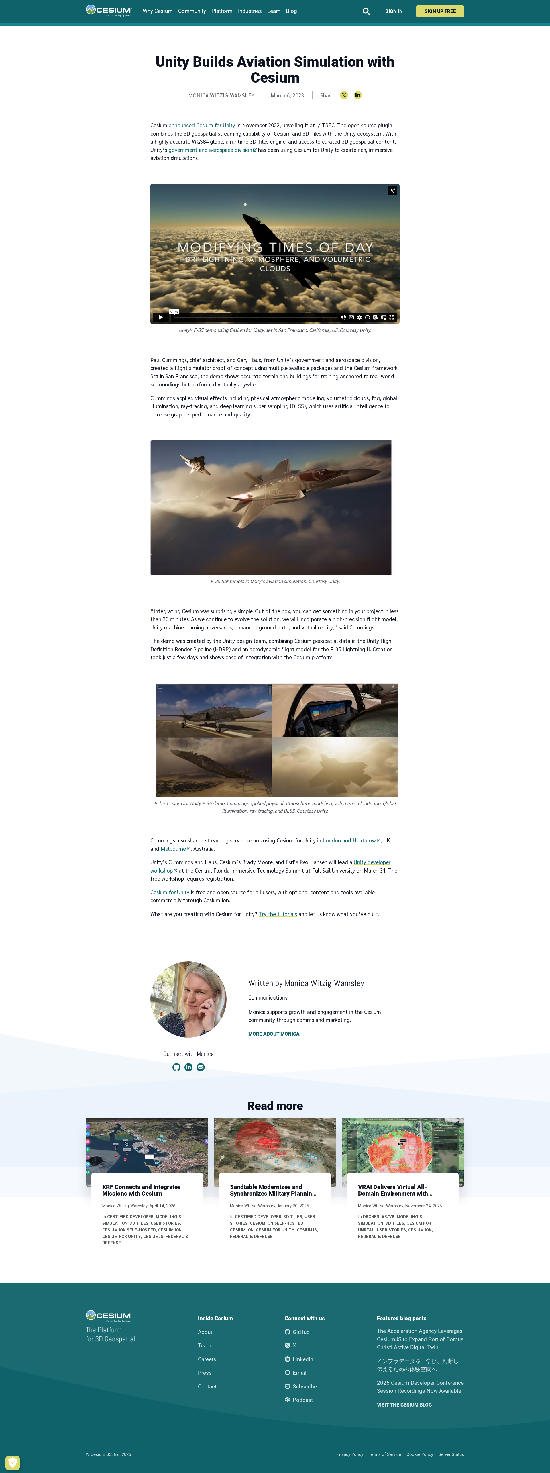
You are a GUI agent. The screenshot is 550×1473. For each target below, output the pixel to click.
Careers (207, 1359)
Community (192, 11)
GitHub (301, 1332)
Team (204, 1345)
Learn (273, 11)
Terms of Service (385, 1454)
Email (300, 1373)
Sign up (440, 11)
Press (205, 1373)
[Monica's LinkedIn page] (188, 1067)
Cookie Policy (419, 1454)
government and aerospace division (210, 149)
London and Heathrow (349, 840)
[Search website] (366, 11)
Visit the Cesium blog (404, 1405)
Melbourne (173, 848)
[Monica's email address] (201, 1067)
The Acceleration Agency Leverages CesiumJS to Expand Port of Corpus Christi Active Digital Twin (420, 1339)
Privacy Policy (350, 1454)
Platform (222, 11)
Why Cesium (158, 11)
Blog (291, 11)
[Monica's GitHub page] (176, 1067)
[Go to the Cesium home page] (109, 11)
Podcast (303, 1400)
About (205, 1332)
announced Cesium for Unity (202, 125)
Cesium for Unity (169, 892)
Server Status (451, 1454)
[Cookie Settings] (12, 1463)
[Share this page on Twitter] (344, 95)
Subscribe (305, 1386)
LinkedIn (303, 1359)
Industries (250, 11)
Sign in (394, 11)
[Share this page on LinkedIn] (358, 95)
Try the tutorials (278, 913)
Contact (207, 1386)
